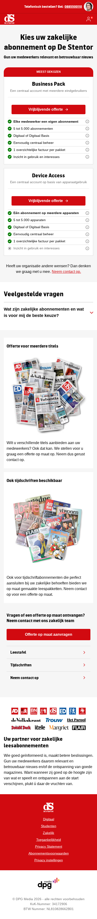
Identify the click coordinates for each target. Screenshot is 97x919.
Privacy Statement (48, 846)
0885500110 (73, 6)
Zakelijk (48, 833)
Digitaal (48, 819)
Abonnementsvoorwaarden (48, 853)
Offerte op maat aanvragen (48, 634)
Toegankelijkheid (48, 840)
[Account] (89, 19)
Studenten (48, 826)
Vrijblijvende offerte (45, 109)
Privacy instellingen (48, 860)
